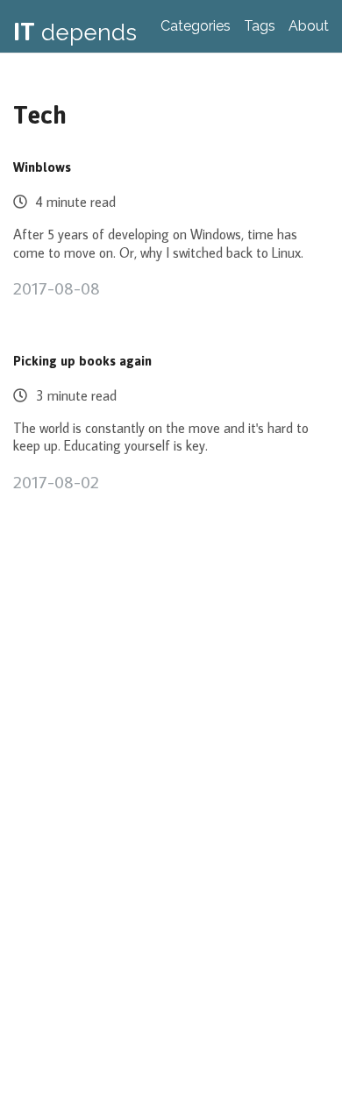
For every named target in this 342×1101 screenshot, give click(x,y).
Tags (259, 26)
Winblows (42, 168)
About (309, 26)
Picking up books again (82, 361)
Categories (195, 26)
